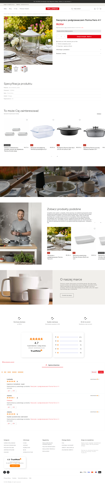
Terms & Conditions (22, 478)
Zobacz (99, 113)
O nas (15, 8)
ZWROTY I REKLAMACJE (68, 447)
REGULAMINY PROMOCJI (49, 449)
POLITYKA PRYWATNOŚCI (49, 446)
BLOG (24, 449)
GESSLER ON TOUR (28, 452)
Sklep (5, 8)
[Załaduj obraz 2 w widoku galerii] (16, 69)
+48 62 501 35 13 (25, 4)
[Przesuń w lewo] (52, 156)
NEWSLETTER (26, 447)
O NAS (24, 443)
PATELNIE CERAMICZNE (10, 445)
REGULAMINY (46, 451)
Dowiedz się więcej (67, 295)
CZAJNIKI (6, 452)
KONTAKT (25, 445)
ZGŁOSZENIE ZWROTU (67, 449)
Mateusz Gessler (24, 8)
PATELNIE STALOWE (9, 447)
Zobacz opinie (15, 465)
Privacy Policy (7, 478)
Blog (10, 8)
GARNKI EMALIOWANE (9, 443)
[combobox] (80, 8)
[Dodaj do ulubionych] (100, 20)
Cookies (14, 478)
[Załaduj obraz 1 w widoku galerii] (8, 69)
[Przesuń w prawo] (49, 40)
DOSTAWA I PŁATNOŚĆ (67, 445)
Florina (5, 13)
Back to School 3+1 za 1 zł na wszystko (17, 13)
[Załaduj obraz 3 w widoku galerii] (24, 69)
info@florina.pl (11, 4)
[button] (2, 362)
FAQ (63, 443)
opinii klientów (36, 346)
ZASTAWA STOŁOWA (9, 449)
